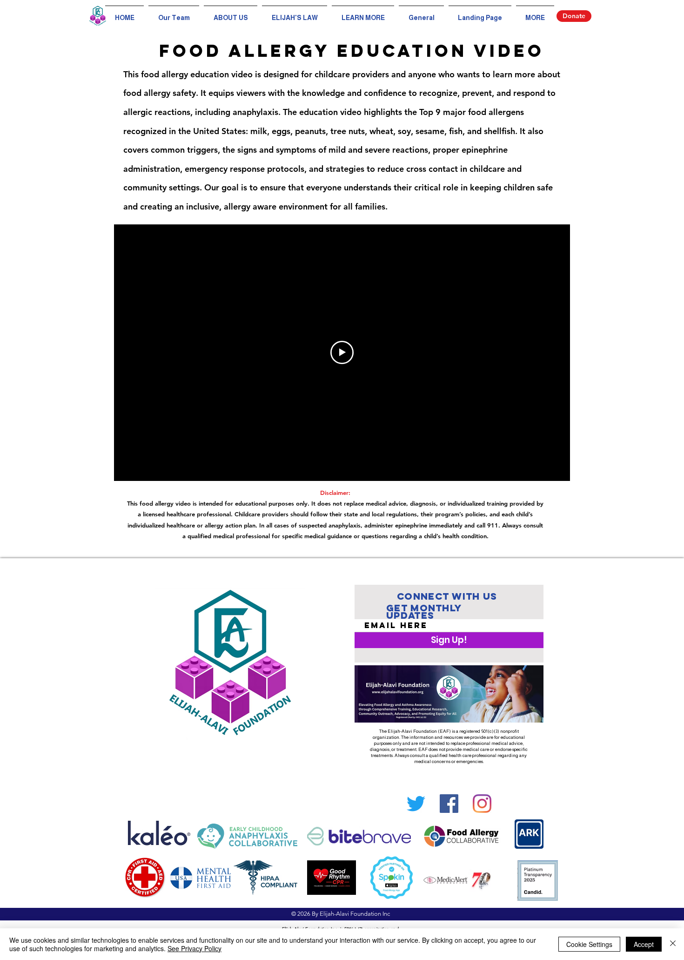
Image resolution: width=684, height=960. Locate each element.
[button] (362, 14)
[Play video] (342, 352)
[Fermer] (672, 944)
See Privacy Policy (194, 948)
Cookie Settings (589, 944)
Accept (644, 944)
